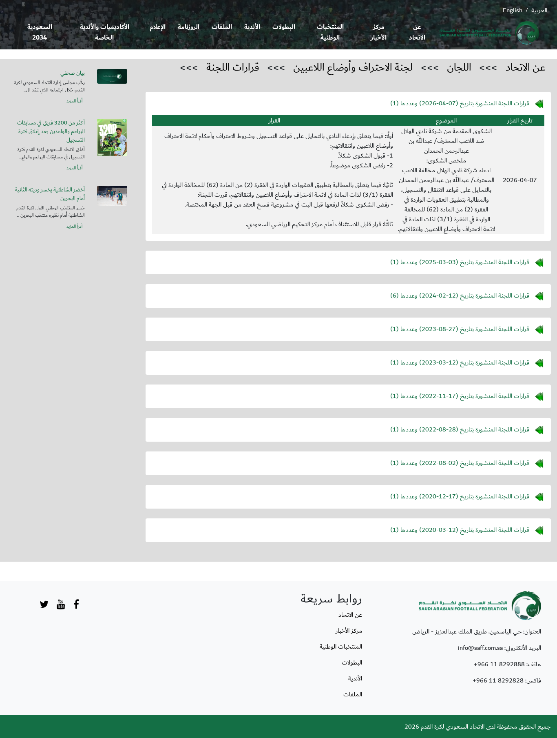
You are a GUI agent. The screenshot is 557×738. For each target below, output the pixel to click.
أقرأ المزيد (74, 101)
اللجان (459, 67)
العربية (539, 10)
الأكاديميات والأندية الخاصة (104, 32)
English (512, 10)
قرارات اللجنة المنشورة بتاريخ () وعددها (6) (459, 295)
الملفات (222, 27)
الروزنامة (188, 27)
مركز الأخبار (379, 32)
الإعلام (158, 27)
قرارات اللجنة (232, 67)
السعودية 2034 (39, 32)
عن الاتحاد (417, 32)
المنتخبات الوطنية (330, 32)
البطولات (283, 27)
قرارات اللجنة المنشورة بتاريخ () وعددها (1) (459, 103)
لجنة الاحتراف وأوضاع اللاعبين (353, 67)
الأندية (252, 27)
